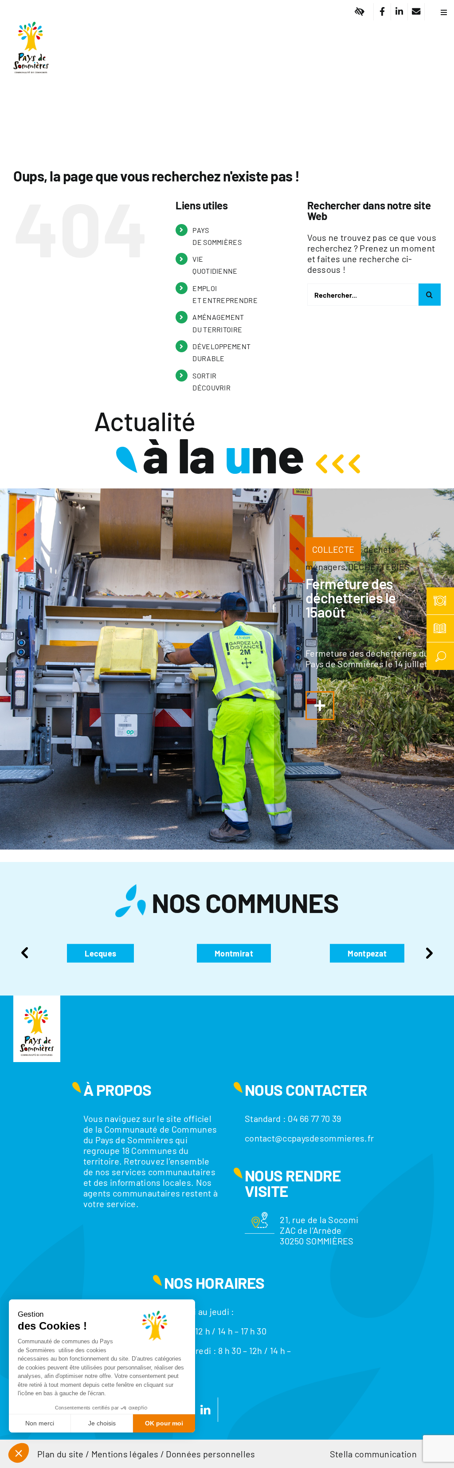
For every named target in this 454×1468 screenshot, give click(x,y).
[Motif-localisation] (259, 1216)
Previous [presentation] (24, 953)
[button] (6, 669)
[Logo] (31, 15)
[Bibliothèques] (440, 628)
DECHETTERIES (379, 566)
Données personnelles (210, 1453)
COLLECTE (333, 549)
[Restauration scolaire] (440, 601)
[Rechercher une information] (440, 656)
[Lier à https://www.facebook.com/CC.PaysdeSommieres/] (382, 11)
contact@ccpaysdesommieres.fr (309, 1138)
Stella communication (373, 1453)
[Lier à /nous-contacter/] (416, 11)
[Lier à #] (359, 11)
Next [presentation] (429, 953)
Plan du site (60, 1453)
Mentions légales (125, 1453)
